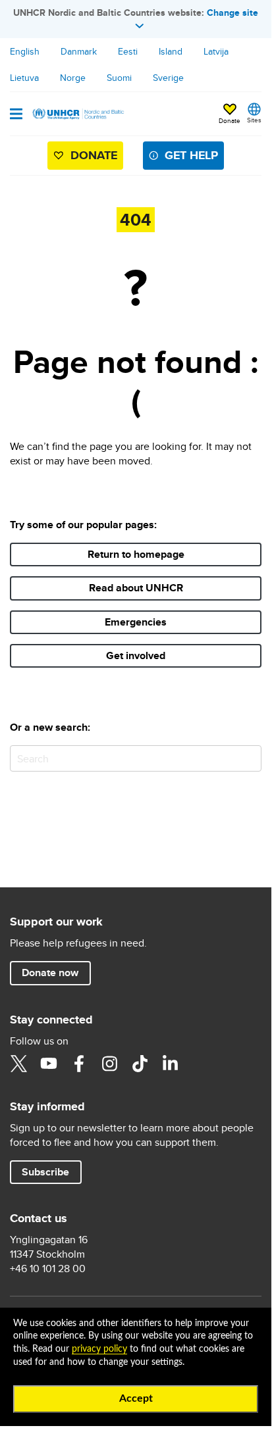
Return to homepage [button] (136, 554)
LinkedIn (169, 1063)
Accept (136, 1398)
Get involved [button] (135, 655)
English (25, 51)
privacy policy (99, 1349)
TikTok (139, 1063)
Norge (73, 77)
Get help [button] (191, 155)
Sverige (168, 77)
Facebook (79, 1063)
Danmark (79, 51)
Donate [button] (229, 120)
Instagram (109, 1063)
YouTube (48, 1063)
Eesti (128, 51)
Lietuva (24, 77)
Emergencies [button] (136, 621)
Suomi (119, 77)
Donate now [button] (50, 972)
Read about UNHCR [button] (136, 587)
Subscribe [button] (45, 1171)
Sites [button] (254, 119)
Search (248, 758)
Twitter (18, 1063)
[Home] (77, 113)
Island (170, 51)
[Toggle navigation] (16, 115)
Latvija (216, 51)
